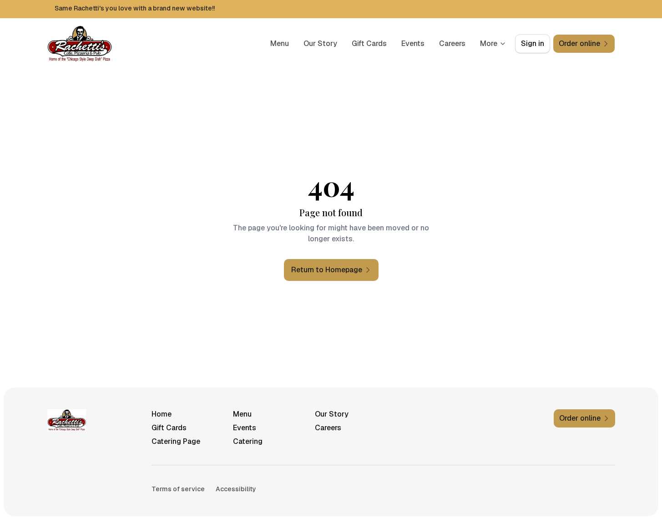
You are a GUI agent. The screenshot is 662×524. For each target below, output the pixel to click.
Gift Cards (369, 43)
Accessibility (236, 489)
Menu (279, 43)
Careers (452, 43)
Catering (248, 441)
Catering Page (176, 441)
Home (162, 414)
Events (412, 43)
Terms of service (178, 489)
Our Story (320, 43)
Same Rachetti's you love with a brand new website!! (135, 8)
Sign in (532, 43)
